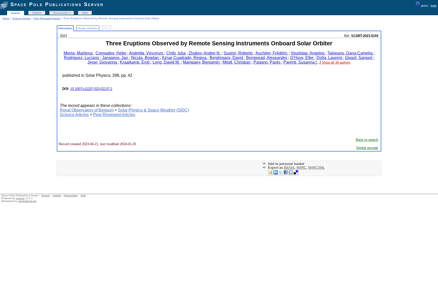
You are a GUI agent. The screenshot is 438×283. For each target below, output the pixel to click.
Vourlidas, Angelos (308, 53)
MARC (301, 167)
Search (15, 13)
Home (6, 18)
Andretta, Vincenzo (146, 53)
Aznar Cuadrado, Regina (185, 57)
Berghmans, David (227, 57)
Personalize (60, 12)
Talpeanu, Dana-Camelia (350, 53)
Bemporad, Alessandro (267, 57)
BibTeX (289, 167)
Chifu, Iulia (176, 53)
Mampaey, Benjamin (202, 62)
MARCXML (316, 167)
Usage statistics (88, 28)
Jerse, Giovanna (102, 62)
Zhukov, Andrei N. (205, 53)
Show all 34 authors (336, 62)
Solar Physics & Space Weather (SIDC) (153, 110)
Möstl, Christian (237, 62)
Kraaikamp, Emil (135, 62)
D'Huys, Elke (302, 57)
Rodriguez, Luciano (82, 57)
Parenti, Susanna (299, 62)
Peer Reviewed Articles (47, 18)
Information (65, 28)
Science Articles (21, 18)
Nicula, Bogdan (145, 57)
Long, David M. (167, 62)
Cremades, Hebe (111, 53)
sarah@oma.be (27, 201)
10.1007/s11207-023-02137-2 (91, 89)
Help (85, 12)
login (433, 5)
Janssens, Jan (115, 57)
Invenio (20, 198)
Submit (36, 12)
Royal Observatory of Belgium (87, 110)
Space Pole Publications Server (57, 4)
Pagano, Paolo (267, 62)
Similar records (367, 148)
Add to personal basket (286, 164)
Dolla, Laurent (330, 57)
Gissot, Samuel (359, 57)
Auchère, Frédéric (272, 53)
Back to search (367, 140)
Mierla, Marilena (79, 53)
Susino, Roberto (239, 53)
